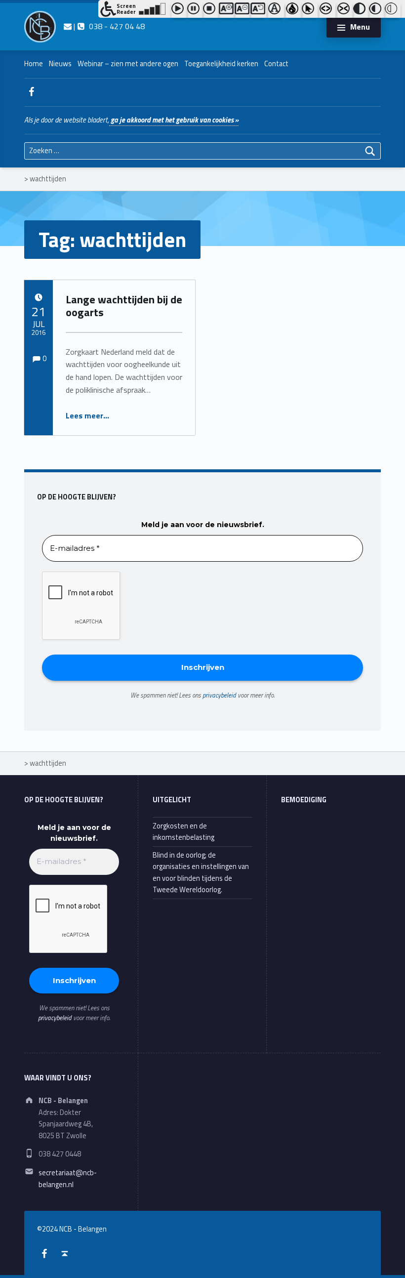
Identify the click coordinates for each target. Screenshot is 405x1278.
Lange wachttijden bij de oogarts (124, 306)
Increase (227, 10)
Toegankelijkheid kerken (221, 63)
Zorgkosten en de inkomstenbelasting (183, 832)
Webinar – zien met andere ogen (128, 63)
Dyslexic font (276, 10)
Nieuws (60, 63)
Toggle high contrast (361, 10)
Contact (276, 63)
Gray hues (294, 10)
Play (179, 10)
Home (33, 63)
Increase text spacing (327, 10)
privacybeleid (219, 695)
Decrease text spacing (345, 10)
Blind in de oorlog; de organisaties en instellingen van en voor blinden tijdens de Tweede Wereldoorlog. (201, 872)
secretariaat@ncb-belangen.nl (68, 1178)
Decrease (242, 10)
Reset (258, 10)
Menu (360, 27)
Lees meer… (87, 415)
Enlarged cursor (310, 10)
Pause (195, 10)
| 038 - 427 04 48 (108, 26)
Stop (211, 10)
